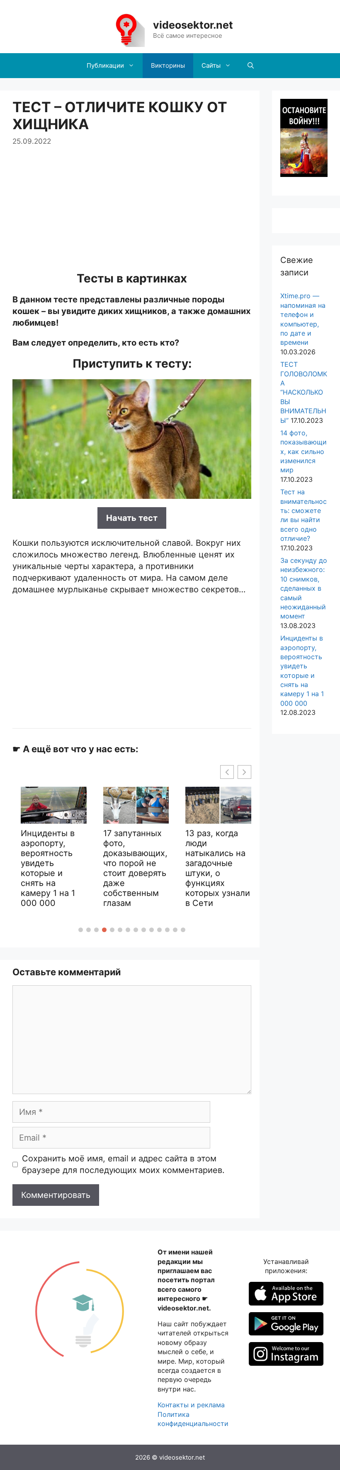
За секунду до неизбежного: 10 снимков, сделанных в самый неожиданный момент (303, 588)
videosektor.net (193, 25)
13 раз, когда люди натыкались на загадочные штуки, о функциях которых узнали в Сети (217, 868)
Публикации (105, 65)
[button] (80, 930)
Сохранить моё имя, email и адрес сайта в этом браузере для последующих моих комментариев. (123, 1164)
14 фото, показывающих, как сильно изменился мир (303, 451)
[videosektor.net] (126, 29)
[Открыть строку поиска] (250, 65)
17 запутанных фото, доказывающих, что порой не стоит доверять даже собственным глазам (135, 868)
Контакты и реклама (191, 1405)
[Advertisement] (131, 205)
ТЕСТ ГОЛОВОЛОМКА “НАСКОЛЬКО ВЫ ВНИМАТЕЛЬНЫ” (303, 392)
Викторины (168, 65)
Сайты (211, 65)
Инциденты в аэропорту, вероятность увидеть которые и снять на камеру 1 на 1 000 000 (48, 868)
